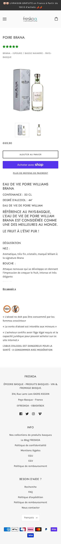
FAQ (30, 491)
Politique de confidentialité (30, 445)
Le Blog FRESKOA (30, 440)
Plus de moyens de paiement (30, 173)
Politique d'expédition (30, 497)
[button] (11, 46)
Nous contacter (30, 507)
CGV (30, 460)
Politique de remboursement (30, 466)
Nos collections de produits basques (30, 434)
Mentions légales (30, 450)
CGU (30, 455)
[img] (21, 413)
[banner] (30, 18)
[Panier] (57, 19)
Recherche (30, 486)
